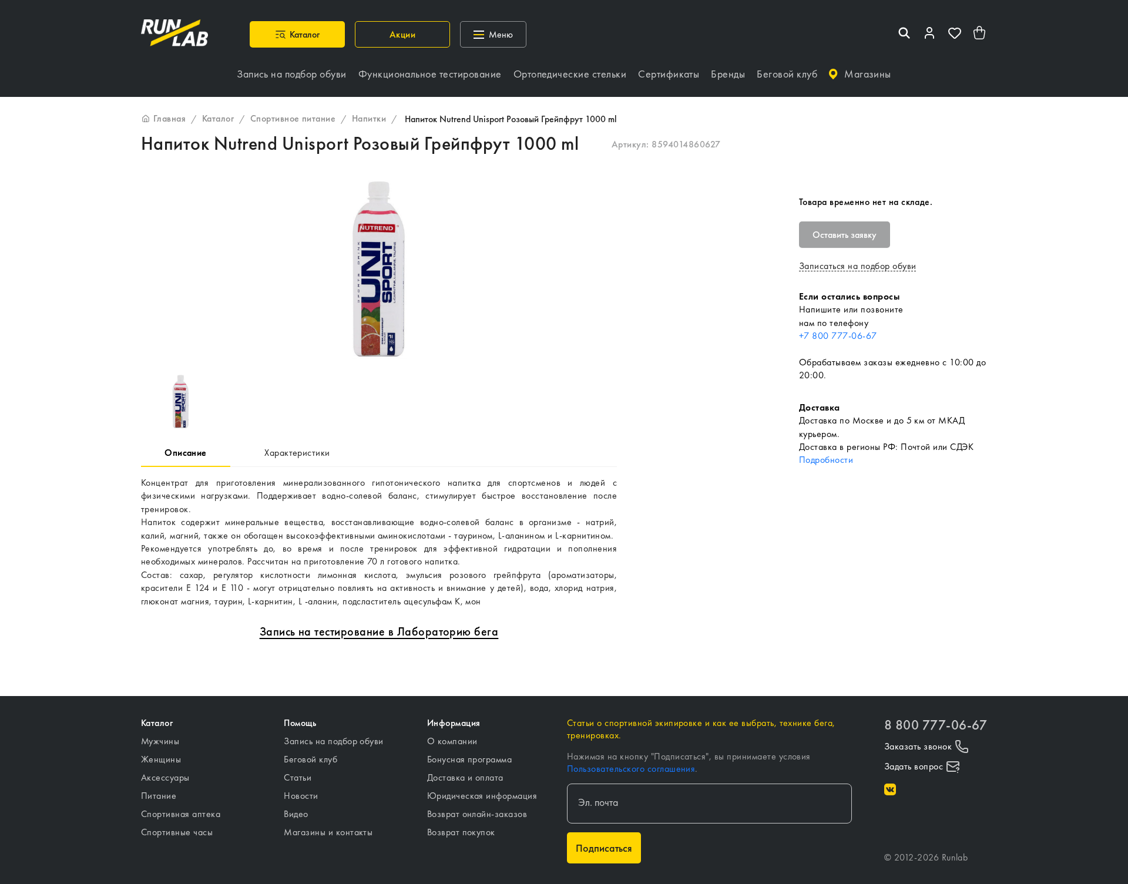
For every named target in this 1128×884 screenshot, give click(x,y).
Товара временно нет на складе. (865, 202)
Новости (301, 795)
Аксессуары (165, 777)
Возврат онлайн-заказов (477, 814)
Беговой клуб (310, 759)
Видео (296, 814)
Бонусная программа (469, 759)
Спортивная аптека (180, 814)
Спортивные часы (177, 832)
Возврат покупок (461, 832)
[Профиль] (929, 34)
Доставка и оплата (465, 777)
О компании (452, 741)
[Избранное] (955, 34)
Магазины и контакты (328, 832)
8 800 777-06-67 (935, 725)
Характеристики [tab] (297, 452)
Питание (158, 795)
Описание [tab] (185, 452)
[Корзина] (980, 34)
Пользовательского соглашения (631, 768)
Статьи (297, 777)
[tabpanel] (379, 542)
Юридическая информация (482, 795)
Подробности (826, 459)
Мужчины (160, 741)
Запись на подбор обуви (334, 741)
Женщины (161, 759)
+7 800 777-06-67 (838, 336)
